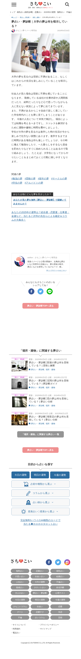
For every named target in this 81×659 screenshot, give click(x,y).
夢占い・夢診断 (25, 17)
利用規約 (16, 629)
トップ (12, 12)
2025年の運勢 (50, 12)
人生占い (20, 582)
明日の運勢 (40, 475)
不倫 (20, 617)
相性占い (60, 571)
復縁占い (20, 587)
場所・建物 (36, 17)
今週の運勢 (60, 475)
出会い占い (40, 576)
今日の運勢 (21, 475)
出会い (40, 606)
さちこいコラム (20, 606)
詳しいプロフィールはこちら (56, 270)
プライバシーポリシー (49, 625)
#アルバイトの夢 (34, 182)
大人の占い (20, 593)
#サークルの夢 (59, 178)
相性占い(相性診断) (25, 12)
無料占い (61, 12)
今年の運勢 (40, 582)
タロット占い (40, 587)
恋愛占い (38, 12)
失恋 (60, 612)
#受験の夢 (30, 178)
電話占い (16, 633)
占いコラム (40, 617)
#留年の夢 (43, 178)
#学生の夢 (16, 182)
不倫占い (70, 12)
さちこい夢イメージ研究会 (26, 30)
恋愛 (60, 606)
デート (20, 612)
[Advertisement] (40, 238)
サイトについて (19, 625)
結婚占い (60, 576)
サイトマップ (45, 629)
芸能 (60, 617)
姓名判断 (60, 587)
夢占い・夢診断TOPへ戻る (40, 306)
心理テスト (60, 593)
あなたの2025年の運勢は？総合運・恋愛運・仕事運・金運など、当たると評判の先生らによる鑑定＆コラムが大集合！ (40, 216)
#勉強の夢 (16, 178)
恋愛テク (40, 612)
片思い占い (20, 576)
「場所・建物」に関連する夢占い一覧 (40, 434)
